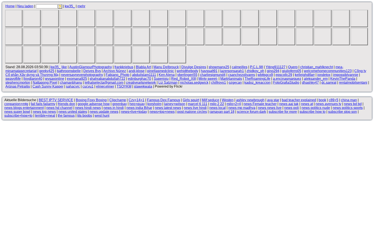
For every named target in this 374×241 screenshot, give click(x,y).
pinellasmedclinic (160, 71)
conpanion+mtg (16, 104)
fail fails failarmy (43, 104)
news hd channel (59, 108)
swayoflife (13, 78)
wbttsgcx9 (265, 75)
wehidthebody (187, 71)
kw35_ (70, 6)
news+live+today (134, 111)
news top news (44, 111)
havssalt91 (209, 71)
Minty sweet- (208, 78)
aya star (273, 100)
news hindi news (88, 108)
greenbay (119, 104)
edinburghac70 (139, 78)
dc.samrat (328, 82)
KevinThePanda (342, 78)
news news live (270, 108)
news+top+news (162, 111)
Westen (228, 100)
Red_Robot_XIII (183, 78)
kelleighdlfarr (305, 75)
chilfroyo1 (218, 82)
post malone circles (192, 111)
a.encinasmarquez (287, 78)
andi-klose (137, 71)
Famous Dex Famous (163, 100)
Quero (293, 67)
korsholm (154, 104)
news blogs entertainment (24, 108)
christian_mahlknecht (316, 67)
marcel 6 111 (197, 104)
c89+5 (333, 100)
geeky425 (46, 71)
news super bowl (17, 111)
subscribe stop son (342, 111)
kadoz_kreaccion (257, 82)
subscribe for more (283, 111)
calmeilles (239, 67)
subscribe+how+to (18, 115)
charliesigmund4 (213, 75)
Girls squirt (191, 100)
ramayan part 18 (222, 111)
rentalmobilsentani (353, 82)
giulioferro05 (291, 71)
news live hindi (195, 108)
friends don (66, 104)
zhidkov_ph (255, 71)
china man (349, 100)
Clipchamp (117, 100)
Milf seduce (210, 100)
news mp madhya (241, 108)
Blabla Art (143, 67)
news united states (72, 111)
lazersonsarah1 (232, 71)
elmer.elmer (105, 86)
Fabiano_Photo (117, 75)
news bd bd (353, 104)
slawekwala (143, 86)
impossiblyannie (345, 75)
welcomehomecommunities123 (328, 71)
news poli (291, 108)
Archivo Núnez (114, 71)
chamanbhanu (71, 82)
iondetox (323, 75)
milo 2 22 (217, 104)
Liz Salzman (167, 82)
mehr (81, 6)
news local (217, 108)
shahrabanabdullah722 (107, 78)
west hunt (102, 115)
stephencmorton (17, 82)
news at (307, 104)
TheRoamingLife (257, 78)
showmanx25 (219, 67)
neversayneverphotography (82, 75)
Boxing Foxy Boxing (91, 100)
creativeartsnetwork (141, 82)
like (64, 67)
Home (10, 6)
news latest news (168, 108)
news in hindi (113, 108)
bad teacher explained (299, 100)
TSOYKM (124, 86)
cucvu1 (88, 86)
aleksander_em (316, 78)
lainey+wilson (174, 104)
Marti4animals (231, 78)
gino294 (273, 71)
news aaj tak (288, 104)
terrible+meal (45, 115)
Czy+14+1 (136, 100)
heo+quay (137, 104)
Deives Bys (92, 71)
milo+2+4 (234, 104)
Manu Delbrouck (166, 67)
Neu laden (25, 6)
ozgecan (235, 82)
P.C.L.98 (256, 67)
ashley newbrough (250, 100)
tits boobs (84, 115)
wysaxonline (54, 78)
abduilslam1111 (144, 75)
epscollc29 (284, 75)
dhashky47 (310, 82)
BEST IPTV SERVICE (56, 100)
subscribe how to (313, 111)
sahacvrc (73, 86)
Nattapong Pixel (45, 82)
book (322, 100)
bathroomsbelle (69, 71)
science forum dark (251, 111)
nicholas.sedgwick (194, 82)
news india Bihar (139, 108)
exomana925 (77, 78)
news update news (104, 111)
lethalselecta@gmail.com (104, 82)
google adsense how (94, 104)
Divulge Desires (193, 67)
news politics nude (315, 108)
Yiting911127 (275, 67)
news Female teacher (260, 104)
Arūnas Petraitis (17, 86)
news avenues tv (328, 104)
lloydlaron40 (32, 78)
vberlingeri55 (187, 75)
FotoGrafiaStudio (286, 82)
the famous (66, 115)
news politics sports (348, 108)
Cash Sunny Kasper (47, 86)
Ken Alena (167, 75)
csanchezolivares (241, 75)
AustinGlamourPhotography (90, 67)
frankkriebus (123, 67)
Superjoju (161, 78)
